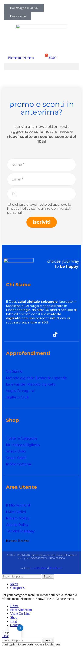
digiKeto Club (17, 397)
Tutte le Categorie (21, 438)
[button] (41, 66)
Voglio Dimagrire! (20, 391)
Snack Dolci (16, 451)
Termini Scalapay (20, 531)
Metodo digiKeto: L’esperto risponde (36, 378)
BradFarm (56, 568)
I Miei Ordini (16, 512)
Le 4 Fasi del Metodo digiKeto (31, 384)
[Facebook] (27, 334)
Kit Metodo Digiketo (23, 445)
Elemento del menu (21, 58)
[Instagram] (37, 334)
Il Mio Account (18, 505)
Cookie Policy (17, 525)
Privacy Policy (17, 518)
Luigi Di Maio (38, 568)
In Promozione (18, 464)
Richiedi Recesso (17, 541)
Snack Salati (16, 458)
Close (5, 636)
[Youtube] (46, 334)
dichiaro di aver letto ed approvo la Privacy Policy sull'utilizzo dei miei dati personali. (39, 209)
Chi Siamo (14, 371)
